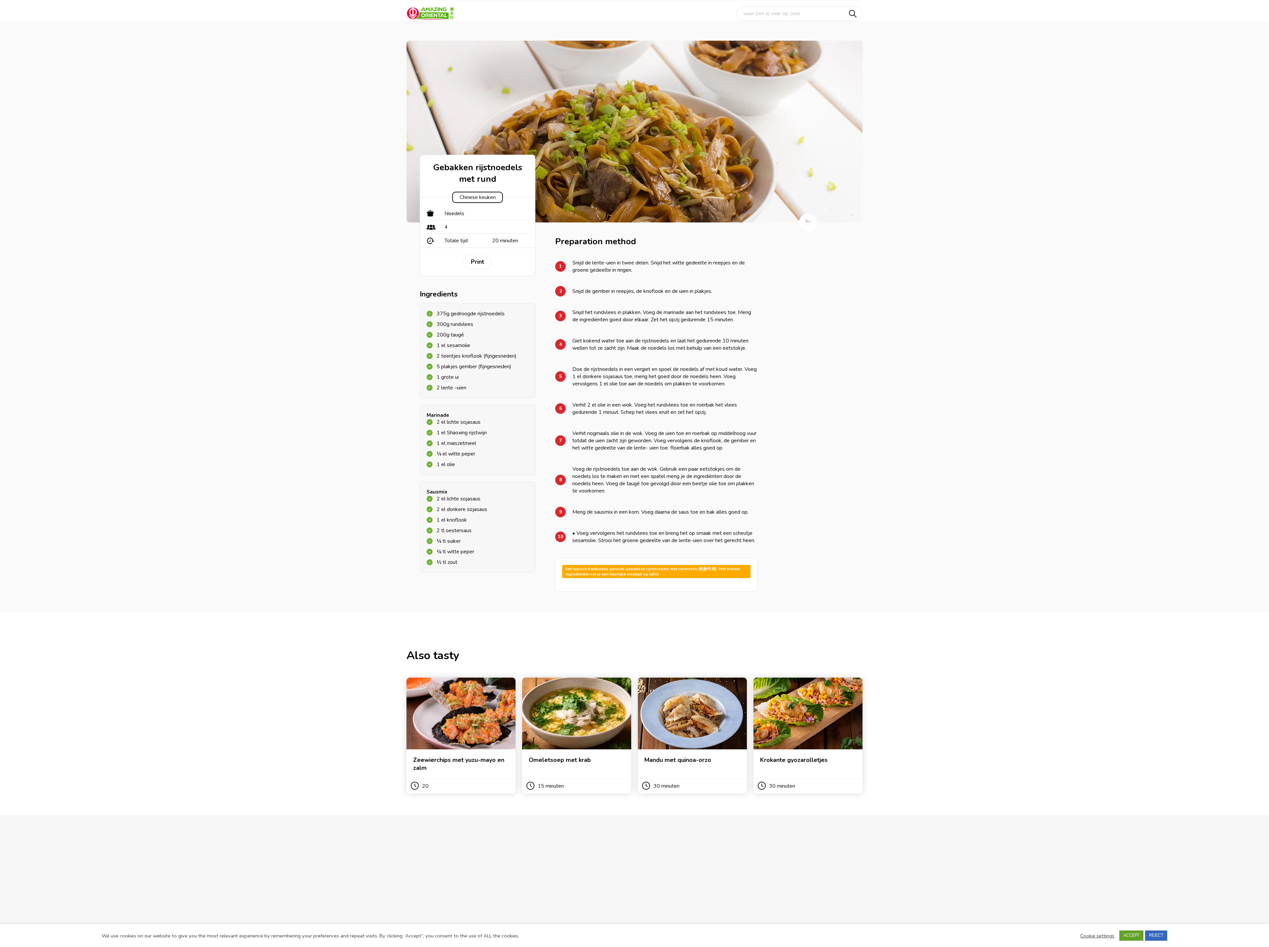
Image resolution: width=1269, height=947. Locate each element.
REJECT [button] (1156, 935)
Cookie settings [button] (1097, 936)
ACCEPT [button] (1131, 935)
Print (477, 262)
